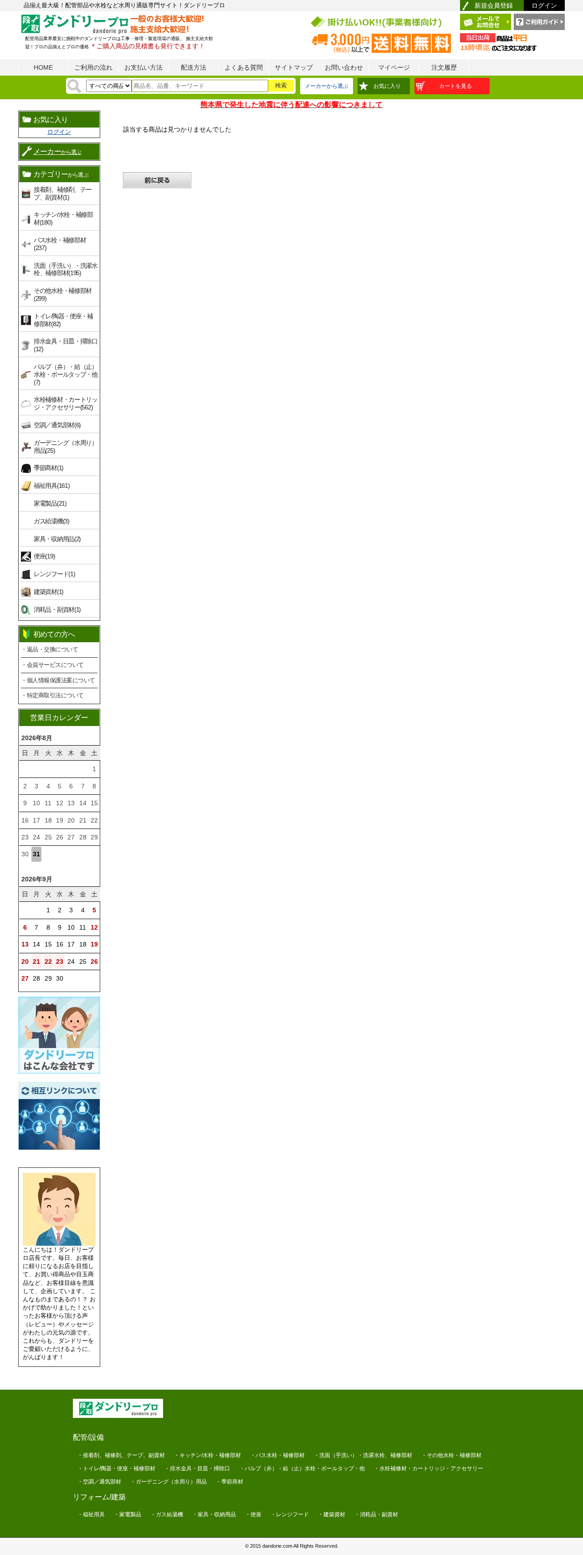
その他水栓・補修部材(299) (63, 294)
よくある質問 (244, 67)
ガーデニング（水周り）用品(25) (65, 446)
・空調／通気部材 (99, 1481)
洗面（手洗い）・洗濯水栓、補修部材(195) (65, 269)
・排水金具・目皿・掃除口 (197, 1468)
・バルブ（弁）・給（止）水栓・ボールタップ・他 (302, 1468)
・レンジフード (290, 1514)
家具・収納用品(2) (57, 538)
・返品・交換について (49, 649)
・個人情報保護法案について (58, 680)
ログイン (544, 5)
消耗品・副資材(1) (57, 609)
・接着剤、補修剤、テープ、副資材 (121, 1455)
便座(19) (44, 556)
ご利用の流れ (93, 67)
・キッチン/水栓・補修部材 (207, 1455)
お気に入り (387, 86)
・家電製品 (127, 1514)
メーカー (57, 151)
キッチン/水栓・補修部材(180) (63, 218)
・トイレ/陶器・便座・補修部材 (116, 1468)
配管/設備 (88, 1437)
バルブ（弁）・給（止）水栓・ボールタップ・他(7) (65, 374)
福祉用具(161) (51, 485)
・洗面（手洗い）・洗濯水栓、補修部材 (363, 1455)
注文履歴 (444, 67)
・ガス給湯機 (166, 1514)
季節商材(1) (48, 467)
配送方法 (193, 67)
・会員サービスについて (52, 664)
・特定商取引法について (52, 695)
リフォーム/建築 (99, 1497)
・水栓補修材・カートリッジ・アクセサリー (428, 1468)
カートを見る (455, 86)
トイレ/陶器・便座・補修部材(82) (63, 319)
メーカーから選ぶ (326, 86)
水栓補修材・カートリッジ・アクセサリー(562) (65, 403)
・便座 (253, 1514)
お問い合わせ (344, 67)
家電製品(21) (50, 503)
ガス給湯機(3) (51, 521)
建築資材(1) (48, 591)
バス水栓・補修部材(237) (60, 243)
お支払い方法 (143, 67)
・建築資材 (331, 1514)
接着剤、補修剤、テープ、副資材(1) (63, 193)
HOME (43, 67)
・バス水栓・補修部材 (277, 1455)
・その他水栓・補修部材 (451, 1455)
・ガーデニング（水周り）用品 (168, 1481)
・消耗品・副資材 (376, 1514)
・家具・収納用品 (214, 1514)
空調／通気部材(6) (57, 425)
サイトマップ (294, 67)
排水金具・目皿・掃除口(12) (65, 345)
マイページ (394, 67)
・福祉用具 (91, 1514)
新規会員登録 (494, 5)
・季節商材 (229, 1481)
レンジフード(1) (54, 574)
